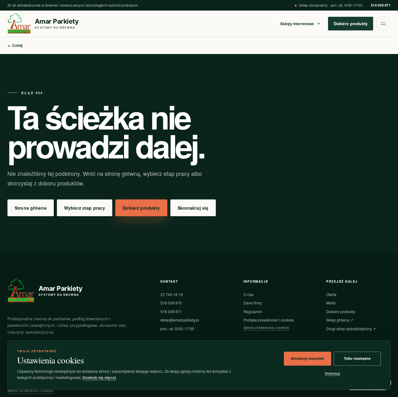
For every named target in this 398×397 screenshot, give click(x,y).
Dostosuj (332, 373)
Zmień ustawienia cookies (266, 328)
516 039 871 (381, 5)
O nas (248, 294)
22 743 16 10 (171, 294)
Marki (331, 302)
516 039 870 (171, 302)
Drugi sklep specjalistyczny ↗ (351, 328)
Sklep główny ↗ (339, 319)
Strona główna (31, 208)
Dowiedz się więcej (99, 377)
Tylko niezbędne (357, 358)
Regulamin (252, 311)
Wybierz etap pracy (84, 208)
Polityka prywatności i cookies (268, 319)
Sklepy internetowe (297, 23)
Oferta (331, 294)
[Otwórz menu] (383, 23)
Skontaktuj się (193, 208)
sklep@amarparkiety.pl (179, 319)
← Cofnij (14, 45)
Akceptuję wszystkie (307, 358)
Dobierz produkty (351, 23)
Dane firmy (252, 302)
